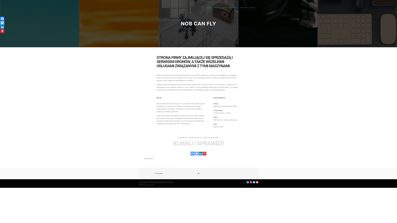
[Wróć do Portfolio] (199, 173)
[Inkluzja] (149, 7)
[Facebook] (192, 153)
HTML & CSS (148, 158)
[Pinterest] (204, 153)
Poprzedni (159, 173)
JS (153, 158)
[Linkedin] (200, 153)
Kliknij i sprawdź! (198, 143)
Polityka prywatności (147, 185)
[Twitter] (196, 153)
